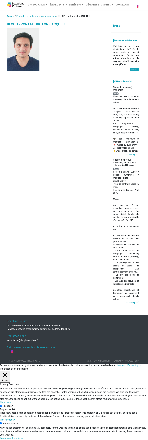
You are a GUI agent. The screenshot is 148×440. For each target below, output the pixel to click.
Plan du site (34, 361)
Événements (57, 4)
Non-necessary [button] (7, 419)
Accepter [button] (121, 365)
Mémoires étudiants (98, 4)
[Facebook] (138, 3)
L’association (37, 4)
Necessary (7, 406)
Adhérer (134, 70)
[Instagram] (137, 6)
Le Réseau (75, 4)
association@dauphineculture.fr (22, 340)
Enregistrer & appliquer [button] (11, 438)
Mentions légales (17, 361)
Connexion (122, 4)
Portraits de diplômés (27, 16)
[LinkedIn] (140, 3)
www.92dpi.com (132, 361)
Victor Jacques (48, 16)
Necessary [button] (5, 402)
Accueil (10, 16)
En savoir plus (132, 154)
